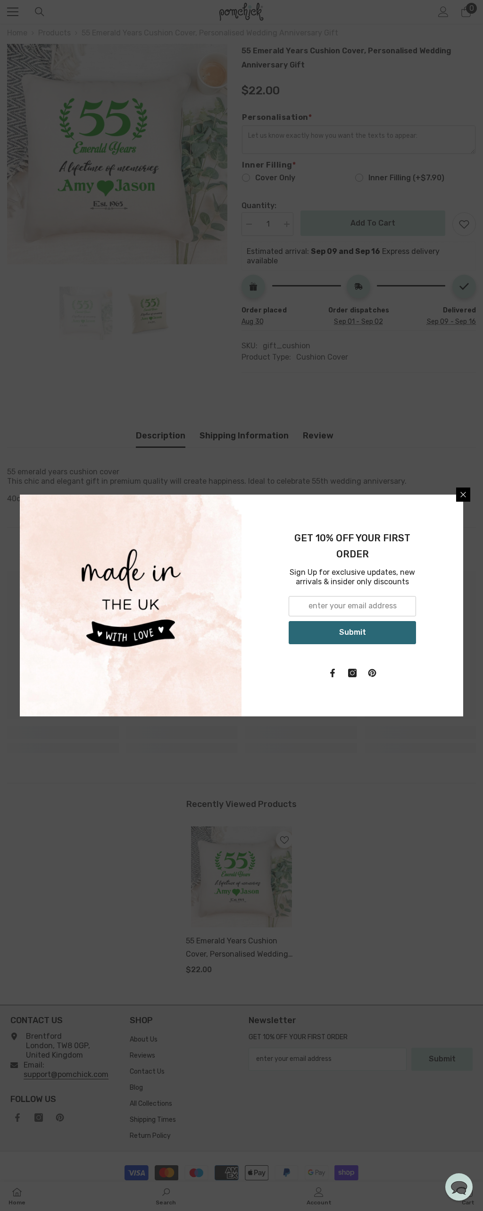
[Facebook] (332, 673)
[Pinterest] (372, 673)
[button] (459, 1187)
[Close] (463, 495)
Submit (352, 632)
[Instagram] (352, 673)
